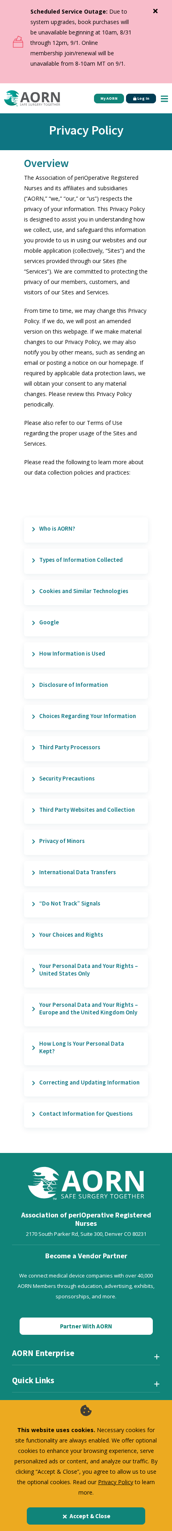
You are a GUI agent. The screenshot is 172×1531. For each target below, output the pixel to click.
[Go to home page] (32, 98)
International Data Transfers (77, 872)
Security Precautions (67, 778)
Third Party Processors (69, 747)
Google (49, 622)
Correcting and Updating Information (89, 1082)
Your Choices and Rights (71, 934)
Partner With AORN (86, 1326)
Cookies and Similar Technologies (83, 591)
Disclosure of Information (73, 684)
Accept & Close (90, 1516)
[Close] (155, 9)
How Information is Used (72, 653)
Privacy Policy (115, 1482)
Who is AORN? (57, 528)
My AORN (109, 98)
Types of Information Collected (81, 559)
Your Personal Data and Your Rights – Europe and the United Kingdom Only (88, 1008)
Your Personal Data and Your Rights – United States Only (88, 969)
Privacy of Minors (62, 841)
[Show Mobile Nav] (164, 98)
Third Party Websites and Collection (87, 809)
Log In (142, 98)
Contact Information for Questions (86, 1113)
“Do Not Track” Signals (69, 903)
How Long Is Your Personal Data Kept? (81, 1047)
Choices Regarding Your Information (87, 716)
